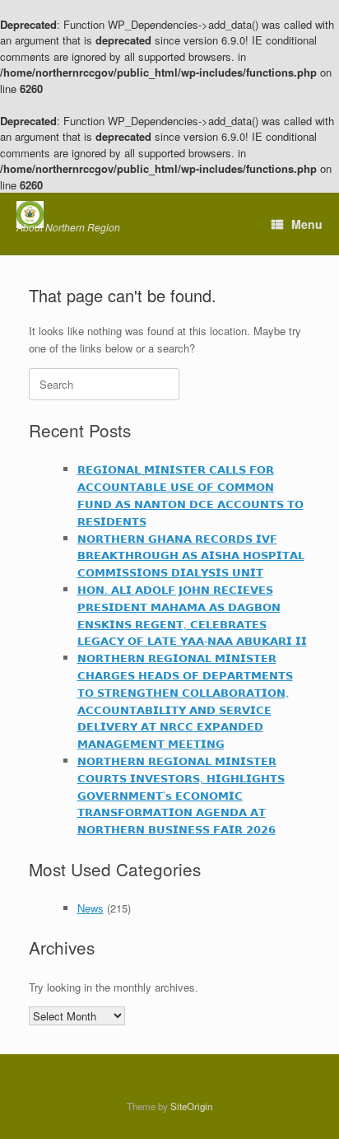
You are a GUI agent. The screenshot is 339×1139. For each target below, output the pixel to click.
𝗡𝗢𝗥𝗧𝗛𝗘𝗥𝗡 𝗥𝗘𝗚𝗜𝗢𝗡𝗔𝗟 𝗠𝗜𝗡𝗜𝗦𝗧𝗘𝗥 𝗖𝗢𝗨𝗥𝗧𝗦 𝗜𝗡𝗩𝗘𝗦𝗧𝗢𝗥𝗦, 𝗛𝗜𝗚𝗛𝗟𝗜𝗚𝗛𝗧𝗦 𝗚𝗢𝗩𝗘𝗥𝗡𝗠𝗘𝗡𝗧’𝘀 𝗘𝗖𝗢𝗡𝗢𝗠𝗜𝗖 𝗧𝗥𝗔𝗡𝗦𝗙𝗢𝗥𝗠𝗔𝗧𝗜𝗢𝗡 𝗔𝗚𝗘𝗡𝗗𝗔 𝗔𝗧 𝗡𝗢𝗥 (181, 795)
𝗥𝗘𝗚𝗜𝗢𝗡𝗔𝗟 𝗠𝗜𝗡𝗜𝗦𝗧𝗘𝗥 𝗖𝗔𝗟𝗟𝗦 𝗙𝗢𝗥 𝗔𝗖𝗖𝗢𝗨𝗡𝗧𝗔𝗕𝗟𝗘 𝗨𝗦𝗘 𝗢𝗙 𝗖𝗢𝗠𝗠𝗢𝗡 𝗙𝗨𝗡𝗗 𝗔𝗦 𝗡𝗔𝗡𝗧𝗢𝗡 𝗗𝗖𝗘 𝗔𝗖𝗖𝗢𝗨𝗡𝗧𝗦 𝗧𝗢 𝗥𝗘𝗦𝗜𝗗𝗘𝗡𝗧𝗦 (190, 494)
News (90, 908)
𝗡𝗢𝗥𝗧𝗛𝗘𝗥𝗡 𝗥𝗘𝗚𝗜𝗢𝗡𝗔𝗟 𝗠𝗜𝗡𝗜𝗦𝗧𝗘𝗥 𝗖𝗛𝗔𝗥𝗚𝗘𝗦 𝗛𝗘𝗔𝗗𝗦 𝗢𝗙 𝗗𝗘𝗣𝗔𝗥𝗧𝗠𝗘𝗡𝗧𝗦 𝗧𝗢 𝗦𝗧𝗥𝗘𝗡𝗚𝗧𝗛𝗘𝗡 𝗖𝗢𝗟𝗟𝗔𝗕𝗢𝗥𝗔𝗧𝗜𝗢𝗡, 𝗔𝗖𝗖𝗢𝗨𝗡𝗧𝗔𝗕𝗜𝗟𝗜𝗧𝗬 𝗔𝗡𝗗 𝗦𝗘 (185, 700)
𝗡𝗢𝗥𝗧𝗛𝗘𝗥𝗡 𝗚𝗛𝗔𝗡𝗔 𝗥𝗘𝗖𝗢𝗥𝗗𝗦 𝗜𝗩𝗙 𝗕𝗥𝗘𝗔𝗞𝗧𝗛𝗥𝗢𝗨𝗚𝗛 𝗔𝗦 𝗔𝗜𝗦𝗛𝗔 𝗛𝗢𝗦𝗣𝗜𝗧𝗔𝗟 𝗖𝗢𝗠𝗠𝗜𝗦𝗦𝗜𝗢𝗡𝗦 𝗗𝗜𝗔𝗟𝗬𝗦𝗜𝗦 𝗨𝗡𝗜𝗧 (190, 555)
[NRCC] (68, 214)
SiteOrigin (191, 1106)
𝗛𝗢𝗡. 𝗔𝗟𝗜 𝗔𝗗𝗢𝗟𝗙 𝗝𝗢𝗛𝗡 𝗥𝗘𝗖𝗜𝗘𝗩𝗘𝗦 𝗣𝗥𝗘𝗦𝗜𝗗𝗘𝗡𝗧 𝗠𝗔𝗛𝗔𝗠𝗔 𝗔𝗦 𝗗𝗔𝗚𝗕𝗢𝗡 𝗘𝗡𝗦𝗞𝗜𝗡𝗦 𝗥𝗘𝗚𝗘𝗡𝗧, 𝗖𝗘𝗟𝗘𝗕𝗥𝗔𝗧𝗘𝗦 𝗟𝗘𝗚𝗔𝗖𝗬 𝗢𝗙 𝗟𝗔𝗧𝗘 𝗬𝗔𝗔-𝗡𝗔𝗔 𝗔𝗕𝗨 (192, 614)
